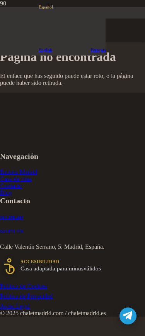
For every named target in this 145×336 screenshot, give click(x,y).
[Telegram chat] (127, 315)
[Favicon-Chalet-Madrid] (72, 324)
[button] (26, 7)
